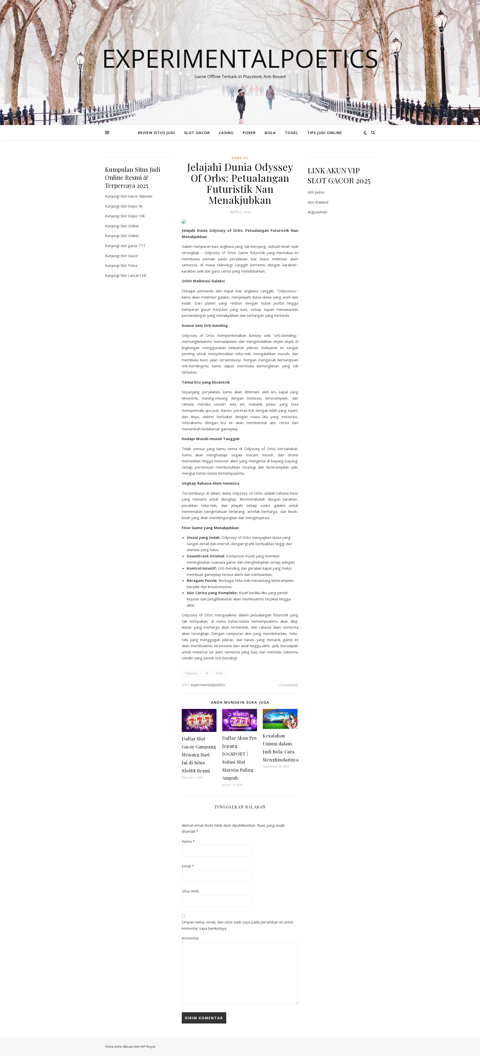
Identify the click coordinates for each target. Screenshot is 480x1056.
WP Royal (148, 1046)
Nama (188, 841)
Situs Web (190, 890)
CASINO (226, 132)
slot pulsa (316, 192)
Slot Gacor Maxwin (136, 196)
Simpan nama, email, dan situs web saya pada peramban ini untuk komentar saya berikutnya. (237, 925)
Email (188, 865)
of (206, 673)
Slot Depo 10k (132, 215)
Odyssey (191, 673)
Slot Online (129, 225)
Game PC (240, 158)
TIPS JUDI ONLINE (324, 132)
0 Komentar (288, 684)
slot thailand (318, 202)
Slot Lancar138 (133, 275)
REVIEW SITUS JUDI (156, 132)
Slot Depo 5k (131, 206)
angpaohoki (317, 211)
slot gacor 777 (133, 245)
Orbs (219, 673)
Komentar (190, 937)
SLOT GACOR (197, 132)
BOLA (270, 132)
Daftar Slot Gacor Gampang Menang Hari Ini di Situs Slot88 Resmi (199, 755)
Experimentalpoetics (240, 58)
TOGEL (291, 132)
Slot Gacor (129, 255)
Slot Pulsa (128, 265)
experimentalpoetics (208, 684)
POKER (249, 132)
